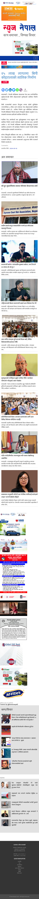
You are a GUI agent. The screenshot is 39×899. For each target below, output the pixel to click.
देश (19, 863)
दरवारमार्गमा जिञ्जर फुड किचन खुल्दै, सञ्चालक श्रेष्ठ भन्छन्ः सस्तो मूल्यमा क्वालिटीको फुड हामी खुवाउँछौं (25, 822)
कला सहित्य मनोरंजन (19, 868)
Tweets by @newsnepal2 (9, 704)
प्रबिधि (19, 871)
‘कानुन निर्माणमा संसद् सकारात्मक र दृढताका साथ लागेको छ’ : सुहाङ (24, 739)
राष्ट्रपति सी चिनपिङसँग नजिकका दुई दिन (22, 727)
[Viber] (20, 89)
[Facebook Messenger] (13, 89)
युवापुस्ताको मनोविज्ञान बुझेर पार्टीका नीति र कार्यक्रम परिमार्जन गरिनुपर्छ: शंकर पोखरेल (17, 379)
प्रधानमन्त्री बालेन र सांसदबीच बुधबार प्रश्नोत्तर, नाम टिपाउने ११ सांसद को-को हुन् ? (18, 266)
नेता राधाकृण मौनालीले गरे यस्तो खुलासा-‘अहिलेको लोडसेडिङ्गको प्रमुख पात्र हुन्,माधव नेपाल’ (25, 785)
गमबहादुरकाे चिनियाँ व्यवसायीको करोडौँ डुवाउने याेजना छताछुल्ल (25, 803)
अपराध (19, 870)
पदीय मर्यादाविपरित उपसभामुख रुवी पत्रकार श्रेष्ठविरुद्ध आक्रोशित (17, 457)
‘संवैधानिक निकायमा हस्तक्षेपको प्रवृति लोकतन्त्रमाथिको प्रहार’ (22, 762)
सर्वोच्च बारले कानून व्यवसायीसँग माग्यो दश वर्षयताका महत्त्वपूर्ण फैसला (17, 227)
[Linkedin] (10, 89)
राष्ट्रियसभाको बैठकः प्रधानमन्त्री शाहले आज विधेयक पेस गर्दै (18, 303)
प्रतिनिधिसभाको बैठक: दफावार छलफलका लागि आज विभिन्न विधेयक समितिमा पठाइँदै (17, 418)
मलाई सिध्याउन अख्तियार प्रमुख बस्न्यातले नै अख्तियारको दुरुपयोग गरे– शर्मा (25, 812)
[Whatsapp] (17, 89)
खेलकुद (19, 867)
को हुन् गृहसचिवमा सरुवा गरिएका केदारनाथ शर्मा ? (19, 187)
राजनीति (5, 82)
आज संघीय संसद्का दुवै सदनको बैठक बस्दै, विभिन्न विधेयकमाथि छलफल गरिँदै (16, 340)
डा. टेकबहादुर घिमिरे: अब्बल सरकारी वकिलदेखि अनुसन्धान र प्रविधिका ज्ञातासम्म (24, 751)
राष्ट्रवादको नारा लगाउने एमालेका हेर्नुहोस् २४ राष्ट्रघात (25, 794)
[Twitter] (6, 89)
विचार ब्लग (19, 873)
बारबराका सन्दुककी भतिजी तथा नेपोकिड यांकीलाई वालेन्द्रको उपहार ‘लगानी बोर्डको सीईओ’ (19, 495)
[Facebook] (3, 89)
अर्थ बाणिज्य (19, 865)
